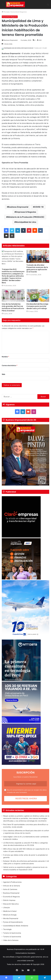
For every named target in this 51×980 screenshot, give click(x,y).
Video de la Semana (10, 940)
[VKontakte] (40, 230)
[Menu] (3, 5)
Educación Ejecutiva (11, 904)
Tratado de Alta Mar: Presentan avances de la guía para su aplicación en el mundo (37, 268)
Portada (6, 12)
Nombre (5, 357)
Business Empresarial (11, 40)
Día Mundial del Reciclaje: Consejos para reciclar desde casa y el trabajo (37, 306)
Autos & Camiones (10, 889)
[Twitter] (12, 230)
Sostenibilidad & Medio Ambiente (15, 926)
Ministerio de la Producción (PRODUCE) (25, 217)
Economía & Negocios (19, 12)
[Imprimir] (12, 235)
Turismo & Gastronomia (12, 933)
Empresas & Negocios (26, 212)
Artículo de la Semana (11, 886)
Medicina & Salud (9, 911)
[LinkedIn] (17, 230)
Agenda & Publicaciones (12, 882)
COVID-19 (39, 207)
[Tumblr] (23, 230)
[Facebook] (6, 230)
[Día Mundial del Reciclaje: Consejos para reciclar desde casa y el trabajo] (37, 295)
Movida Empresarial (10, 918)
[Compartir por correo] (6, 235)
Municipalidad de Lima (26, 222)
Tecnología (7, 929)
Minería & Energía (9, 915)
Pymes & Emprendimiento (13, 922)
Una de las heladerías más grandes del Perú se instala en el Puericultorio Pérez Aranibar (13, 307)
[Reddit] (34, 230)
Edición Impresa (9, 900)
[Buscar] (48, 5)
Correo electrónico (9, 365)
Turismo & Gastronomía (12, 937)
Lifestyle (6, 907)
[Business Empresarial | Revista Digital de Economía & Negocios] (15, 4)
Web (3, 374)
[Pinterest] (29, 230)
